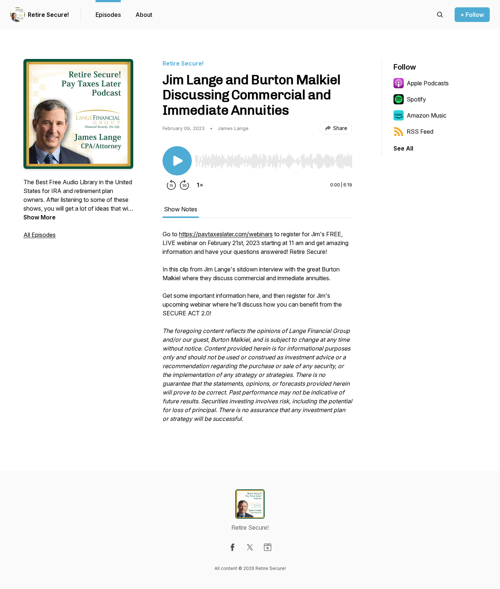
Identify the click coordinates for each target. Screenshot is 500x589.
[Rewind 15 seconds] (171, 185)
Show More (39, 217)
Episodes (108, 14)
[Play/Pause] (177, 160)
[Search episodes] (440, 14)
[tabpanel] (257, 330)
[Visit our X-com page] (250, 547)
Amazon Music (427, 115)
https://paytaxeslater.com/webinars (226, 234)
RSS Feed (420, 131)
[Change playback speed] (200, 185)
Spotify (416, 99)
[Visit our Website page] (267, 547)
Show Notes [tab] (180, 209)
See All (403, 148)
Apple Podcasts (428, 83)
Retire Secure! (48, 14)
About (143, 14)
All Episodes (39, 234)
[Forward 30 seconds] (184, 185)
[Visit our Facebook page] (232, 547)
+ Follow (472, 14)
